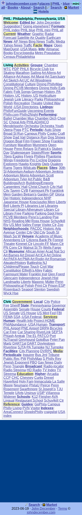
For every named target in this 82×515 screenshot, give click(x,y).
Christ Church (38, 187)
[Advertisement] (41, 461)
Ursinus (30, 393)
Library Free (12, 213)
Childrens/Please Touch (21, 266)
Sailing (35, 73)
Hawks (24, 164)
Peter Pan (57, 339)
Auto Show (53, 130)
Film (26, 141)
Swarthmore (29, 389)
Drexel (49, 377)
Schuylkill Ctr (54, 400)
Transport (57, 324)
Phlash (8, 336)
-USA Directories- (26, 107)
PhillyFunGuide (15, 111)
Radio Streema (14, 370)
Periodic (36, 130)
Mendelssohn (13, 126)
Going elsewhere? (36, 26)
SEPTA (57, 332)
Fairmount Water (15, 274)
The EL (31, 336)
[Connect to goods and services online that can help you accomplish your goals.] (66, 7)
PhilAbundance (14, 324)
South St (52, 232)
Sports (55, 152)
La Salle (58, 381)
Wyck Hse (11, 293)
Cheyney (26, 377)
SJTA (22, 347)
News (7, 41)
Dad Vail (19, 137)
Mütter (49, 282)
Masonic (38, 282)
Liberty (26, 282)
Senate (24, 309)
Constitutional (13, 84)
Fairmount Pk (39, 190)
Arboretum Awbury (21, 171)
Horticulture (47, 95)
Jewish (8, 99)
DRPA (44, 328)
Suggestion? (12, 26)
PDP (15, 69)
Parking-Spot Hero (48, 213)
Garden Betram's (24, 194)
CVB (24, 190)
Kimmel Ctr (24, 244)
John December (48, 22)
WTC (7, 69)
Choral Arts (17, 122)
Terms (62, 508)
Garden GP (45, 194)
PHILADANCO (37, 122)
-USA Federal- (31, 317)
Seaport (27, 289)
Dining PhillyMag (49, 84)
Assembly (10, 309)
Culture (30, 84)
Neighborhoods (16, 228)
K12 (35, 396)
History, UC (11, 95)
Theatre (36, 103)
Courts (46, 309)
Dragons (54, 160)
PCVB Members (15, 217)
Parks (38, 99)
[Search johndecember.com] (48, 7)
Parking (28, 213)
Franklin (57, 141)
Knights (35, 164)
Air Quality (38, 37)
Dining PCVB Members (20, 88)
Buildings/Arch (14, 183)
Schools (23, 396)
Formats (58, 26)
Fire (6, 305)
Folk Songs (22, 92)
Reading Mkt (21, 221)
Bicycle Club (39, 69)
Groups (36, 65)
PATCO (43, 336)
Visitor (35, 408)
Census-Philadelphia (19, 56)
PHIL (56, 3)
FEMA (8, 317)
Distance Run (36, 137)
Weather (23, 34)
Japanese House (16, 202)
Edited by (27, 22)
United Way (52, 103)
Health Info (25, 320)
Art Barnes (11, 255)
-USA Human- (37, 324)
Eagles (18, 156)
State (25, 305)
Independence (29, 278)
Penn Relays (23, 149)
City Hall (56, 187)
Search (39, 7)
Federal (58, 309)
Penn (59, 282)
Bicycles (56, 328)
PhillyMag (34, 358)
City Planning (29, 351)
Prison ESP (56, 285)
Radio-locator (54, 366)
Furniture (10, 145)
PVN (26, 408)
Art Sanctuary (55, 76)
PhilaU (34, 385)
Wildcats (29, 168)
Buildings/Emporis (39, 183)
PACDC (36, 228)
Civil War (46, 266)
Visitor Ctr (49, 225)
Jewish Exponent (16, 362)
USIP (41, 393)
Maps (48, 45)
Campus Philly (35, 133)
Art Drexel (27, 255)
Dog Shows (56, 137)
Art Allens (49, 73)
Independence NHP (36, 198)
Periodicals (12, 355)
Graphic (38, 34)
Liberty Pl (17, 206)
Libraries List (34, 206)
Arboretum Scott (42, 175)
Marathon (23, 73)
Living (17, 408)
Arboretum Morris (16, 175)
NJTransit (10, 339)
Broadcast (33, 366)
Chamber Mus (23, 118)
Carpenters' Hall (15, 187)
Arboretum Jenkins (49, 171)
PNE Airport (30, 328)
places (44, 3)
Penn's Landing (40, 217)
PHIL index (11, 30)
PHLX (24, 69)
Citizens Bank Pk (39, 240)
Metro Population (47, 53)
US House (28, 313)
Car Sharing (26, 332)
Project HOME (44, 320)
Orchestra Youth (52, 126)
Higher (40, 374)
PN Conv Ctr (12, 247)
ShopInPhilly (33, 412)
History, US (29, 95)
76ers (7, 156)
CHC (15, 377)
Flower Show (40, 141)
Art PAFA (10, 259)
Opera (8, 130)
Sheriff (15, 305)
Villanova (53, 393)
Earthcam (53, 37)
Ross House (40, 221)
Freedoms (21, 160)
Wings (8, 160)
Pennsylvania (40, 305)
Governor (59, 305)
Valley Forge (31, 225)
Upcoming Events (41, 111)
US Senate (11, 313)
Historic (15, 198)
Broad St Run (13, 133)
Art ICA (40, 255)
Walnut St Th (32, 247)
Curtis (38, 377)
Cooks (52, 133)
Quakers (56, 164)
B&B (46, 179)
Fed (53, 313)
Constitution (12, 270)
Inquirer (28, 355)
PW (23, 358)
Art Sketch (11, 80)
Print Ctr (41, 285)
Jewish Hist (49, 278)
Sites (53, 168)
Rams (7, 168)
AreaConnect (13, 412)
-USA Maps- (29, 49)
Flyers (28, 156)
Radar (49, 34)
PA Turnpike (35, 347)
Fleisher (45, 396)
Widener (9, 396)
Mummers (40, 145)
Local (38, 301)
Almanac (52, 49)
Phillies (39, 156)
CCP (7, 377)
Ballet (7, 118)
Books (13, 7)
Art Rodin (37, 259)
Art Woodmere (41, 80)
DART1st (19, 343)
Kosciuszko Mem (42, 202)
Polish (8, 103)
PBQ (33, 362)
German (38, 92)
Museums (16, 251)
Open (58, 45)
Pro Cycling (38, 160)
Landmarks (11, 282)
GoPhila (40, 404)
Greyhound (27, 339)
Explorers (10, 164)
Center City (24, 232)
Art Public (35, 179)
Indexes (47, 408)
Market (51, 505)
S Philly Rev (52, 358)
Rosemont (11, 389)
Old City (39, 232)
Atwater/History (14, 263)
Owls (45, 164)
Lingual (9, 400)
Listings (46, 107)
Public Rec (11, 358)
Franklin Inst (38, 274)
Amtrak (20, 336)
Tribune (54, 355)
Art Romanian (55, 259)
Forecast (9, 37)
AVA (55, 396)
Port (53, 336)
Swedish (53, 289)
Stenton (40, 289)
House (35, 309)
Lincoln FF (41, 244)
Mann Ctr (57, 244)
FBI (59, 313)
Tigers (17, 168)
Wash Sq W (12, 236)
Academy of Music (48, 236)
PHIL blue (28, 30)
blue (66, 3)
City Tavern (11, 190)
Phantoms (53, 156)
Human (9, 320)
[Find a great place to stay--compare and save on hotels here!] (35, 11)
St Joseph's (47, 389)
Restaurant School (29, 400)
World (7, 107)
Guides (27, 404)
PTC (25, 130)
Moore (8, 385)
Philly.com (11, 114)
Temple (8, 393)
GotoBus (42, 339)
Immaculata (43, 381)
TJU (60, 389)
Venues (28, 236)
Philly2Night (29, 114)
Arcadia (53, 374)
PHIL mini (43, 30)
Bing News (37, 41)
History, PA (52, 92)
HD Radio (34, 370)
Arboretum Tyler (15, 179)
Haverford (10, 381)
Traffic (50, 41)
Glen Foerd (56, 274)
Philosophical (54, 99)
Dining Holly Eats (52, 88)
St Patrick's (42, 149)
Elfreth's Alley (32, 270)
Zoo (60, 225)
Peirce (45, 385)
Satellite (23, 37)
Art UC (24, 80)
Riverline (10, 347)
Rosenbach (12, 289)
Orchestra (31, 126)
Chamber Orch (46, 118)
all (3, 7)
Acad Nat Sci (55, 251)
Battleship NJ (37, 263)
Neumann (21, 385)
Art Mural (37, 76)
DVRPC (46, 351)
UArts (19, 393)
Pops (17, 130)
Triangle (18, 366)
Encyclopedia (24, 53)
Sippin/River (40, 152)
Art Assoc (23, 76)
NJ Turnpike (54, 347)
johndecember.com (21, 3)
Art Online (53, 255)
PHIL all (57, 30)
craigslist (50, 412)
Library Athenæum (29, 209)
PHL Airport (11, 328)
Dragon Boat (12, 141)
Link (18, 99)
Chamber (51, 65)
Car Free (10, 332)
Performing (48, 114)
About (25, 7)
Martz (7, 343)
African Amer (35, 251)
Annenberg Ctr (14, 240)
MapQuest (11, 49)
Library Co (51, 209)
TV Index (49, 370)
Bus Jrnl (41, 355)
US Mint (15, 225)
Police (55, 301)
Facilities (10, 351)
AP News (21, 41)
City (47, 301)
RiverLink (43, 332)
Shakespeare (20, 152)
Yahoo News (12, 45)
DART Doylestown (41, 343)
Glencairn (10, 278)
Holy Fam (26, 381)
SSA (16, 317)
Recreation (22, 103)
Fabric (8, 92)
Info (41, 49)
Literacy (28, 99)
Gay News (45, 362)
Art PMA (23, 259)
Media (60, 41)
